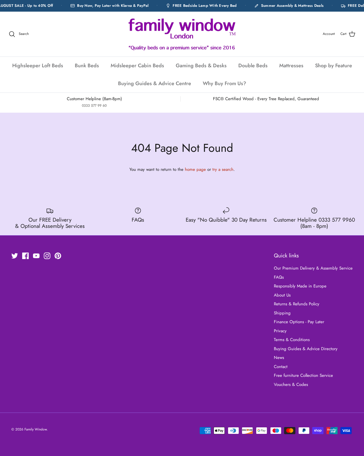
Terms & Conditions (292, 340)
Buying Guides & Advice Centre (154, 83)
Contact (281, 366)
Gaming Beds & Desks (201, 65)
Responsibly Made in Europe (300, 286)
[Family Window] (182, 34)
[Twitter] (14, 256)
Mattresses (291, 65)
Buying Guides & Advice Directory (306, 349)
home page (195, 169)
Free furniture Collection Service (303, 375)
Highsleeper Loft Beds (37, 65)
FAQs (279, 277)
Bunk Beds (87, 65)
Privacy (280, 331)
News (279, 357)
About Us (282, 295)
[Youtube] (36, 256)
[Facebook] (25, 256)
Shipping (282, 313)
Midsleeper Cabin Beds (137, 65)
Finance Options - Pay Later (299, 322)
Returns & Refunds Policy (296, 304)
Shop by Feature (333, 65)
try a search (222, 169)
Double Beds (253, 65)
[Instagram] (47, 256)
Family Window (35, 429)
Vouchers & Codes (291, 384)
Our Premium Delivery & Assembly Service (313, 268)
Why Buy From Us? (224, 83)
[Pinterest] (58, 256)
